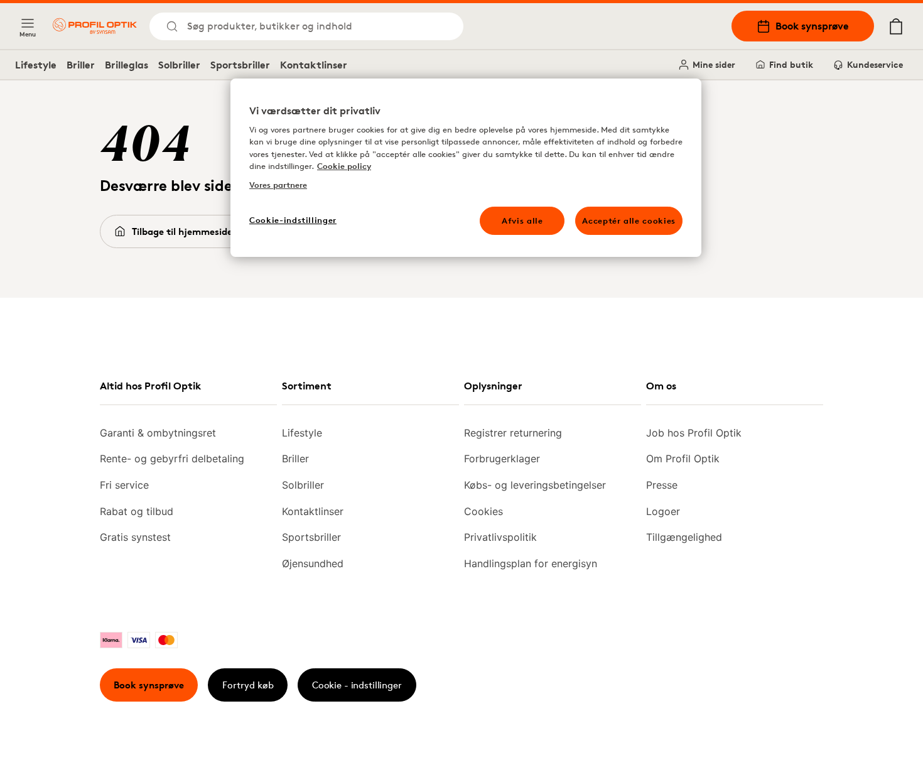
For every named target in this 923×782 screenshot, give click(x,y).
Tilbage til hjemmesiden (185, 231)
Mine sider (714, 64)
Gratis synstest (135, 537)
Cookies (483, 511)
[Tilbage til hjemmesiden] (95, 26)
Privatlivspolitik (500, 537)
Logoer (663, 511)
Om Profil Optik (683, 458)
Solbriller (179, 64)
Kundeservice (875, 64)
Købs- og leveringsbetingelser (535, 485)
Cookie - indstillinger (357, 685)
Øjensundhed (312, 563)
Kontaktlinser (313, 64)
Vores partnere (278, 185)
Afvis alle (522, 220)
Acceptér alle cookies (629, 220)
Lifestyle (36, 64)
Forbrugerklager (502, 458)
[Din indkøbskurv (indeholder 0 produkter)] (896, 26)
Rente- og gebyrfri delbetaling (172, 458)
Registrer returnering (513, 432)
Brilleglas (126, 64)
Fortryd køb (248, 685)
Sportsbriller (240, 64)
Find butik (791, 64)
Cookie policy (344, 166)
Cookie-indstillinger (293, 220)
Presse (661, 485)
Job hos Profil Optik (694, 432)
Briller (81, 64)
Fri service (124, 485)
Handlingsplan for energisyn (530, 563)
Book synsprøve (812, 25)
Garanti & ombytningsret (158, 432)
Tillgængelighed (684, 537)
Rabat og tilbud (136, 511)
